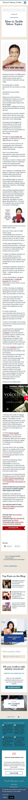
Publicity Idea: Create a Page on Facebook (13, 523)
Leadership (14, 14)
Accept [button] (11, 797)
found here (6, 457)
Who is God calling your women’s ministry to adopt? (13, 507)
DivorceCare (9, 279)
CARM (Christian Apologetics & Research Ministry (13, 479)
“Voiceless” (6, 333)
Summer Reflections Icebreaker (14, 560)
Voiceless (13, 347)
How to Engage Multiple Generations (12, 557)
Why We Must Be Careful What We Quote (13, 519)
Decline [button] (5, 797)
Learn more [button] (5, 794)
